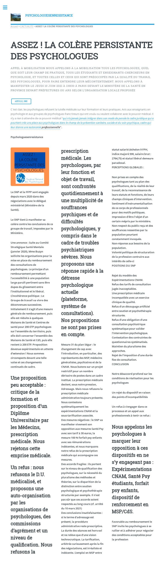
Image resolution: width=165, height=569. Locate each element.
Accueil (14, 26)
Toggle (7, 7)
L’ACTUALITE (26, 26)
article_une (21, 101)
